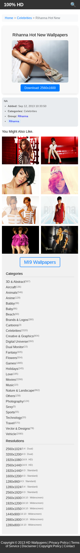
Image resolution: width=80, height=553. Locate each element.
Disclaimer (29, 546)
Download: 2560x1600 (40, 88)
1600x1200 (13, 476)
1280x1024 (13, 487)
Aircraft (11, 287)
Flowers (11, 358)
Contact (69, 546)
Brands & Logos (17, 319)
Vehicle (11, 434)
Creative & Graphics (20, 336)
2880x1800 (13, 519)
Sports (10, 412)
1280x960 (13, 481)
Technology (14, 417)
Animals (11, 292)
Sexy (9, 406)
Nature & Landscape (20, 390)
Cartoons (12, 325)
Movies (11, 379)
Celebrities (24, 18)
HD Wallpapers (36, 542)
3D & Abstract (15, 281)
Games (11, 363)
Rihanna (23, 116)
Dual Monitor (14, 347)
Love (9, 374)
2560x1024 (13, 449)
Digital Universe (17, 341)
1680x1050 (13, 508)
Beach (10, 314)
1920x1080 (13, 460)
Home (9, 18)
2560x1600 (13, 498)
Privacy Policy (59, 542)
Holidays (12, 368)
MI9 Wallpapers (40, 262)
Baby (9, 309)
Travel (10, 423)
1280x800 (13, 525)
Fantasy (11, 352)
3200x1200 (13, 454)
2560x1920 (13, 492)
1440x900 (13, 514)
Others (10, 396)
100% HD (13, 4)
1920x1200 (13, 503)
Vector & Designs (18, 428)
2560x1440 (13, 465)
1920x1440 (13, 470)
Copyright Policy (50, 546)
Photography (14, 401)
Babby (10, 303)
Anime (10, 298)
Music (10, 385)
